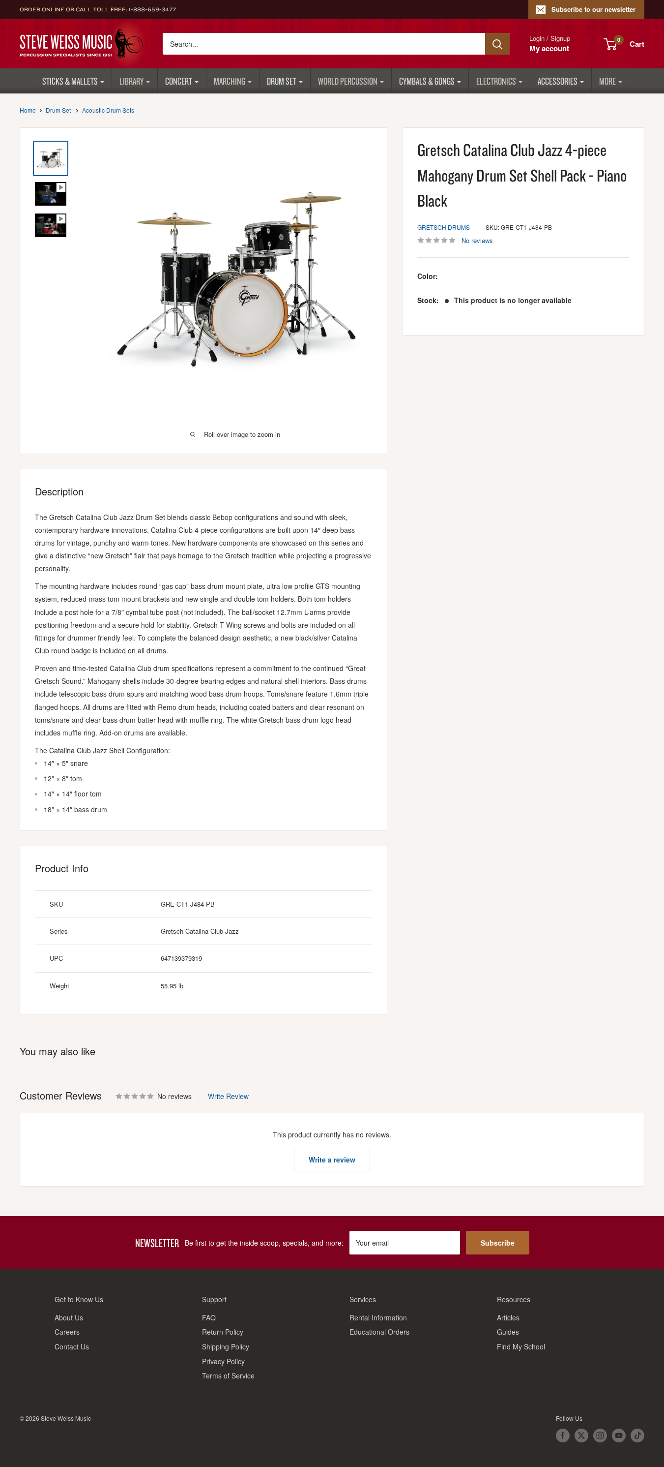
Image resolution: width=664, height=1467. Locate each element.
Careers (67, 1332)
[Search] (497, 44)
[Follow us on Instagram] (600, 1435)
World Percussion (347, 81)
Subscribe (498, 1243)
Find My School (521, 1346)
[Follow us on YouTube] (619, 1435)
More (607, 81)
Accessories (557, 81)
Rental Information (378, 1317)
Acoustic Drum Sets (108, 110)
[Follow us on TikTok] (637, 1435)
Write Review (228, 1096)
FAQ (209, 1317)
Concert (178, 81)
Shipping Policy (225, 1346)
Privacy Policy (223, 1361)
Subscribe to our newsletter (593, 9)
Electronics (496, 81)
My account (549, 48)
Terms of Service (228, 1375)
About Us (69, 1317)
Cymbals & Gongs (427, 81)
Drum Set (281, 81)
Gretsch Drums (443, 226)
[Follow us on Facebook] (563, 1435)
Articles (508, 1317)
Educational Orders (379, 1332)
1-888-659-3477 (152, 9)
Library (131, 81)
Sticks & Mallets (70, 81)
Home (28, 110)
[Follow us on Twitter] (581, 1435)
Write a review (332, 1159)
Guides (508, 1332)
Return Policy (222, 1332)
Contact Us (72, 1346)
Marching (229, 81)
